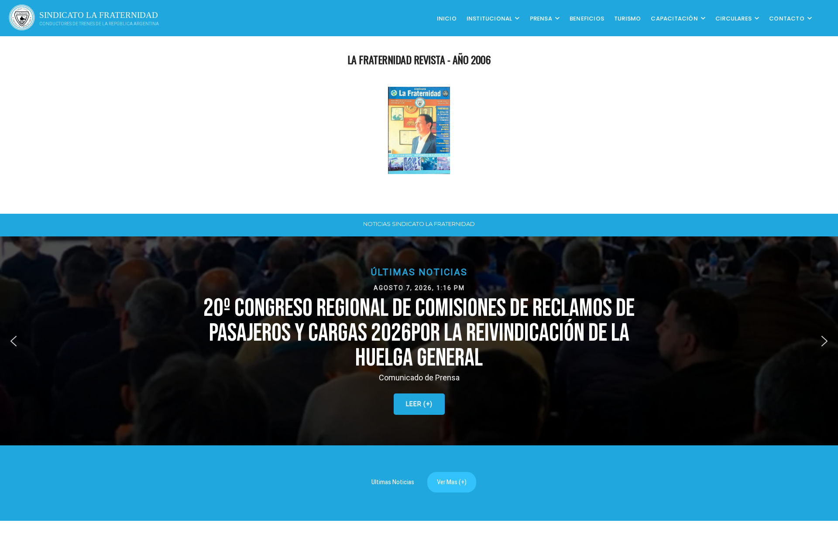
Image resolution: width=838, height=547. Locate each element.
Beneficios (587, 18)
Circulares (733, 18)
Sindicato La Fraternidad (98, 15)
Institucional (489, 18)
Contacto (786, 18)
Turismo (627, 18)
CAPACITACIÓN (674, 18)
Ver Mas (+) (452, 482)
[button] (419, 340)
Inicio (447, 18)
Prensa (541, 18)
